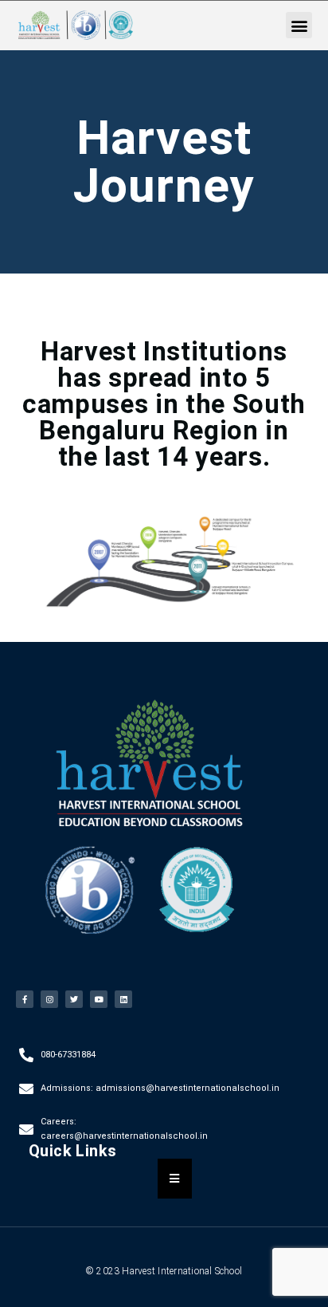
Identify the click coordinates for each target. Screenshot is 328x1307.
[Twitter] (74, 999)
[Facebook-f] (24, 999)
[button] (299, 25)
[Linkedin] (123, 999)
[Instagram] (49, 999)
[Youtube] (98, 999)
